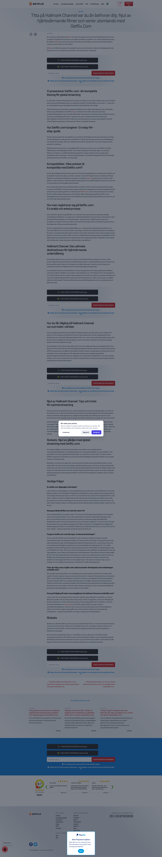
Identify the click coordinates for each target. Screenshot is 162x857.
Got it (81, 851)
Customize (65, 432)
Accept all (96, 432)
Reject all (86, 432)
